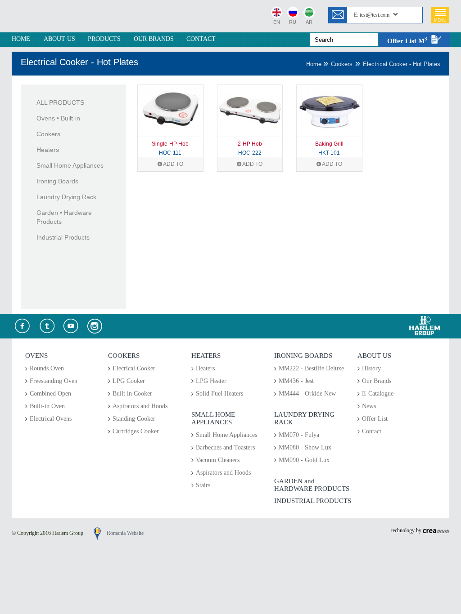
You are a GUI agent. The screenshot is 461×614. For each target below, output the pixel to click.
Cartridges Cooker (136, 431)
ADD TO (172, 164)
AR (309, 21)
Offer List (375, 418)
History (371, 368)
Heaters (47, 149)
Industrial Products (63, 237)
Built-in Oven (47, 406)
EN (276, 21)
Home (314, 64)
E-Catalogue (377, 393)
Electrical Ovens (51, 418)
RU (292, 21)
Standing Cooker (134, 418)
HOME (21, 39)
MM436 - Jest (296, 381)
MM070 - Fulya (299, 435)
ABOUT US (59, 39)
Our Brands (376, 381)
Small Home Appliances (70, 165)
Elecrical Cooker (134, 368)
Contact (371, 431)
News (369, 406)
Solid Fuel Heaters (219, 393)
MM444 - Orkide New (307, 393)
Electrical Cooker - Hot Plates (401, 64)
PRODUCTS (104, 39)
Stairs (203, 485)
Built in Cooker (132, 393)
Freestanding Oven (53, 381)
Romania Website (125, 533)
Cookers (342, 64)
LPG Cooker (129, 381)
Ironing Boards (57, 181)
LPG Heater (211, 381)
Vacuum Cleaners (218, 460)
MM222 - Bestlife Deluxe (311, 368)
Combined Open (50, 393)
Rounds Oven (47, 368)
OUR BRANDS (154, 39)
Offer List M (407, 40)
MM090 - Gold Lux (304, 460)
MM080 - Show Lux (305, 447)
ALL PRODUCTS (60, 102)
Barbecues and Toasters (225, 447)
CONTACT (201, 39)
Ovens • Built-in (58, 118)
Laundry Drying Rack (66, 196)
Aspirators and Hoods (140, 406)
